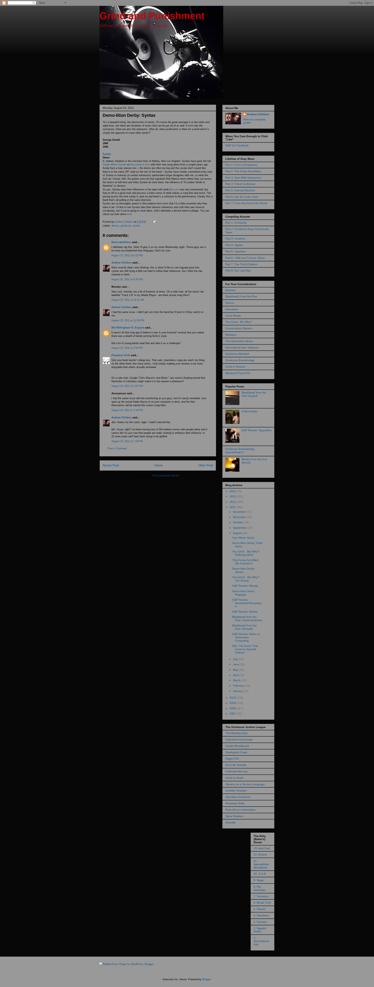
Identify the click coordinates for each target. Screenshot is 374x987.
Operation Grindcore (238, 796)
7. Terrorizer (261, 896)
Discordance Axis (140, 164)
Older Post (205, 465)
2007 (233, 713)
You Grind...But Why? (238, 321)
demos (115, 225)
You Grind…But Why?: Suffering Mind (246, 553)
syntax (136, 225)
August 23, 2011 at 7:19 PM (127, 441)
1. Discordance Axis (261, 941)
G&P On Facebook (237, 145)
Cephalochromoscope (238, 739)
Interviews (231, 309)
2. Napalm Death (260, 930)
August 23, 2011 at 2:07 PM (127, 386)
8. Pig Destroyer (260, 888)
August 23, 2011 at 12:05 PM (127, 320)
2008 (233, 708)
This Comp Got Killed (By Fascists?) (245, 561)
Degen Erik (232, 758)
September (240, 527)
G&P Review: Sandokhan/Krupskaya (246, 603)
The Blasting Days (236, 733)
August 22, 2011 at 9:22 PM (127, 255)
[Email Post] (155, 221)
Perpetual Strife (120, 355)
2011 (233, 507)
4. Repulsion (261, 915)
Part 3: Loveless (235, 238)
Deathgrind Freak (236, 752)
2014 (233, 491)
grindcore (126, 225)
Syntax (107, 154)
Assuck (174, 189)
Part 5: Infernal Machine (240, 190)
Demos (229, 302)
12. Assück (260, 854)
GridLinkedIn (249, 411)
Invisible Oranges (236, 790)
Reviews (230, 290)
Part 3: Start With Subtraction (243, 177)
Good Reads (233, 315)
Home (158, 465)
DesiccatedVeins (121, 242)
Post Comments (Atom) (165, 475)
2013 (233, 496)
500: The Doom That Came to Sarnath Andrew (245, 649)
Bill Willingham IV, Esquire (127, 327)
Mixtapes (230, 334)
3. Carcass (260, 921)
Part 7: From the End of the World (246, 203)
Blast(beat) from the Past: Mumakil (244, 627)
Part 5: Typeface (235, 251)
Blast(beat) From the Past (241, 296)
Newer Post (111, 465)
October (238, 522)
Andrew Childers (121, 262)
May (236, 669)
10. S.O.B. (260, 873)
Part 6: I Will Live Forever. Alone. (245, 257)
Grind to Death (234, 777)
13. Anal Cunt (262, 848)
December (240, 511)
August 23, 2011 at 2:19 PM (127, 410)
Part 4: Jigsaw (234, 245)
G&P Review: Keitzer (245, 611)
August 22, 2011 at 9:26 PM (127, 279)
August (237, 533)
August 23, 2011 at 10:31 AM (127, 299)
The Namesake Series (239, 341)
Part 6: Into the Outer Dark (241, 196)
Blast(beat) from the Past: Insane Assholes (247, 618)
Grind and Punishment (152, 15)
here (129, 214)
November (240, 517)
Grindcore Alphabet (237, 353)
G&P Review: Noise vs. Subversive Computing (246, 637)
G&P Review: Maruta (245, 585)
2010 (233, 697)
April (236, 675)
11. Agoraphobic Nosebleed (261, 864)
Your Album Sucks (243, 537)
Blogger (206, 979)
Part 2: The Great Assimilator (243, 171)
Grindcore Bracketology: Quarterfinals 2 (240, 450)
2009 (233, 702)
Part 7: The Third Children (241, 264)
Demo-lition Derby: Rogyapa (243, 593)
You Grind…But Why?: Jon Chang (246, 579)
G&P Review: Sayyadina (256, 430)
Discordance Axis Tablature (242, 347)
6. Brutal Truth (262, 902)
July (236, 659)
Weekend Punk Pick (237, 373)
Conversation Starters (238, 328)
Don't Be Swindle (235, 765)
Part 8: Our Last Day (238, 270)
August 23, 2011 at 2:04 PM (127, 347)
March (237, 680)
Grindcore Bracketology (239, 360)
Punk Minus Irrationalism (240, 809)
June (236, 664)
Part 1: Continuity (236, 222)
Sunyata (230, 822)
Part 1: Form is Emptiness (241, 164)
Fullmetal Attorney (236, 771)
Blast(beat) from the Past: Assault (254, 394)
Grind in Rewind (235, 366)
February (239, 685)
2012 (233, 501)
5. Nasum (260, 909)
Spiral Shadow (234, 816)
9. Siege (259, 880)
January (238, 691)
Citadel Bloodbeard (237, 745)
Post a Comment (117, 448)
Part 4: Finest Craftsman (240, 183)
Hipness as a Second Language (245, 784)
